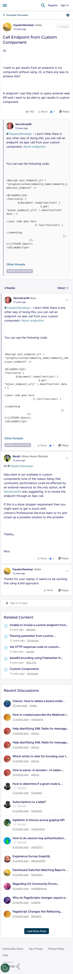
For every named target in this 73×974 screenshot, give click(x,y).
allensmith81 (38, 860)
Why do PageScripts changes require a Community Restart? (39, 898)
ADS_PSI (31, 662)
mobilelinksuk (39, 888)
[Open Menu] (67, 15)
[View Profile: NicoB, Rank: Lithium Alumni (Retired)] (7, 458)
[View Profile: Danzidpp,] (7, 872)
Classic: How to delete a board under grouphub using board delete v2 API (38, 701)
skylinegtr (32, 673)
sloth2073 (37, 847)
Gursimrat (32, 640)
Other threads (15, 264)
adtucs (35, 733)
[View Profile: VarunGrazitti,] (9, 125)
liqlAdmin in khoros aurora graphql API (38, 820)
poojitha (35, 902)
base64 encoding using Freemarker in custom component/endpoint (35, 658)
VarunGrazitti (23, 124)
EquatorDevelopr (23, 24)
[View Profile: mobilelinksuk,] (7, 886)
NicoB (16, 456)
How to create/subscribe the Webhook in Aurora (40, 715)
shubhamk (37, 719)
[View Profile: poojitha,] (7, 900)
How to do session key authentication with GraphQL (38, 838)
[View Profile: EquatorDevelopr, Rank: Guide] (7, 26)
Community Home (13, 948)
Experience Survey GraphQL (31, 856)
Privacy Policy (56, 948)
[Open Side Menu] (5, 5)
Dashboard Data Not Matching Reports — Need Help (41, 870)
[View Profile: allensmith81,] (7, 858)
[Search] (43, 5)
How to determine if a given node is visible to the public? (36, 784)
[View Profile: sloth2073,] (7, 840)
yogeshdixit (38, 828)
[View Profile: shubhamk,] (7, 717)
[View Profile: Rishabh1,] (7, 914)
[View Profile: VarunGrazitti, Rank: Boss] (8, 300)
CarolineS (36, 792)
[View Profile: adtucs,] (7, 731)
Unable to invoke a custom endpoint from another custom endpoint (38, 625)
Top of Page (36, 948)
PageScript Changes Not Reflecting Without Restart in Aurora (36, 911)
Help (5, 955)
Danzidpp (37, 874)
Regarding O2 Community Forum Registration (35, 884)
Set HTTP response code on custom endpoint (34, 647)
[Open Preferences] (5, 967)
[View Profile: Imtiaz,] (7, 703)
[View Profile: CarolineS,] (7, 786)
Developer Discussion (17, 15)
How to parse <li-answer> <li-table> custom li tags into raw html (37, 770)
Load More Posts (37, 931)
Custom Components (24, 669)
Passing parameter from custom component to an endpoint (31, 636)
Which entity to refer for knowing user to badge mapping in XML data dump (40, 756)
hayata (30, 651)
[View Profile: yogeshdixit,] (7, 822)
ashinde (30, 629)
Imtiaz (33, 705)
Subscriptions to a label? (29, 802)
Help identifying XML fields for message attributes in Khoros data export (39, 728)
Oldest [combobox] (63, 288)
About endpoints (34, 146)
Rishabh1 (36, 916)
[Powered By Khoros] (36, 965)
